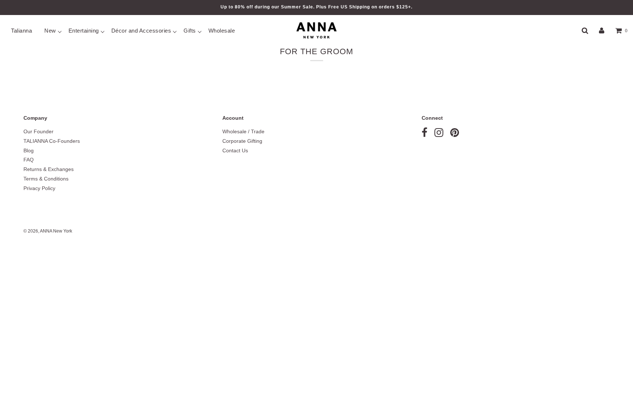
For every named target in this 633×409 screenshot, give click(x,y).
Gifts (190, 30)
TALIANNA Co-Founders (51, 141)
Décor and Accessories (141, 30)
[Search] (585, 30)
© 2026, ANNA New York (47, 231)
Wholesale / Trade (243, 131)
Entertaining (84, 30)
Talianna (21, 30)
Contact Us (235, 150)
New (50, 30)
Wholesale (221, 30)
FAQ (28, 160)
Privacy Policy (39, 188)
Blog (28, 150)
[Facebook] (424, 134)
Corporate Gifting (242, 141)
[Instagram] (438, 134)
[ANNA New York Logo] (316, 30)
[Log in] (601, 30)
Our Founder (38, 131)
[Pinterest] (454, 134)
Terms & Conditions (46, 179)
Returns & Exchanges (48, 169)
